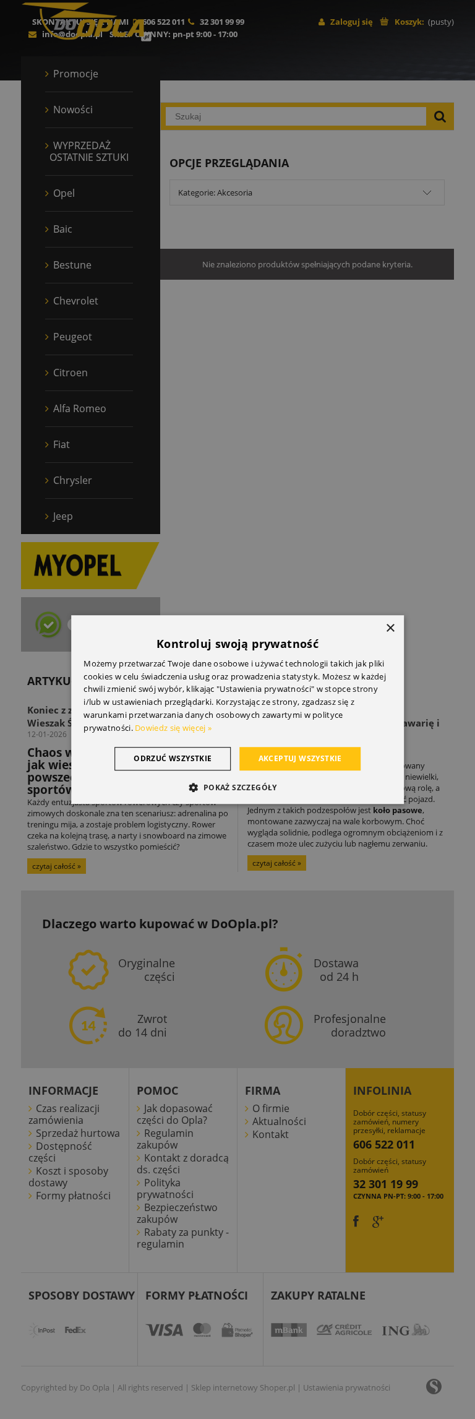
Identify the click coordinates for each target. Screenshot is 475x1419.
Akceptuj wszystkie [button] (300, 758)
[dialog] (237, 709)
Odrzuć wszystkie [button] (173, 758)
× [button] (390, 628)
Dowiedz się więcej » (173, 727)
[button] (237, 787)
